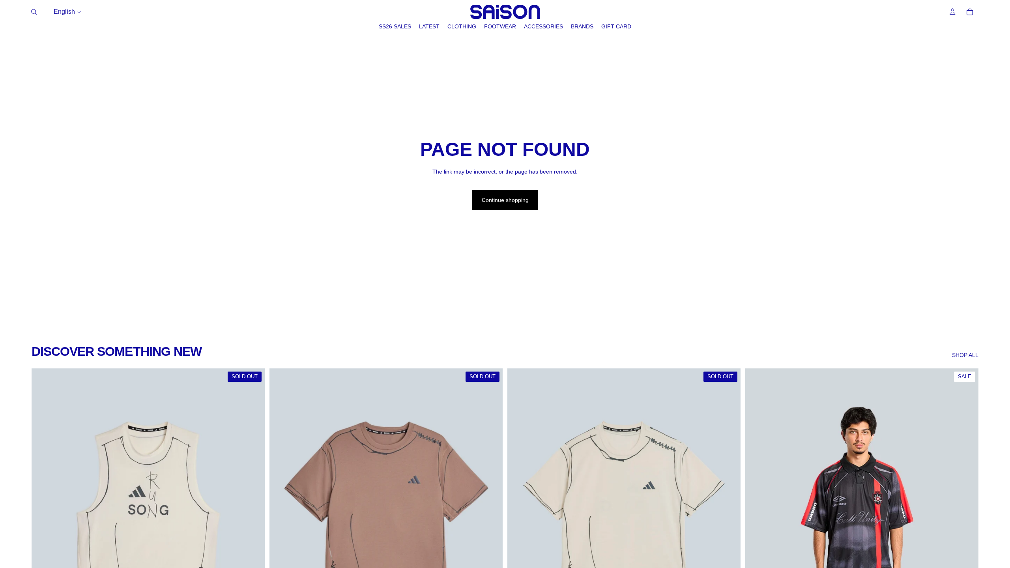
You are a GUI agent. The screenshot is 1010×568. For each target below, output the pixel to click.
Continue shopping (505, 200)
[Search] (34, 12)
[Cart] (969, 12)
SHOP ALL (965, 355)
